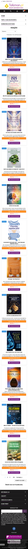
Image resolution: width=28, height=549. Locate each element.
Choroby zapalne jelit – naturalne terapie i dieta (14, 243)
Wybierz (9, 31)
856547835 (9, 1)
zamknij (2, 544)
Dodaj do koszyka (14, 69)
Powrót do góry (20, 480)
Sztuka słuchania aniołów (14, 132)
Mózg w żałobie (14, 206)
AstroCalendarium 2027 (14, 315)
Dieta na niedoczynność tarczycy (14, 169)
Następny (19, 477)
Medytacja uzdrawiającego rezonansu (14, 60)
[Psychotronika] (14, 537)
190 (14, 477)
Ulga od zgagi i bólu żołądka (14, 462)
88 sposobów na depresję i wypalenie (14, 96)
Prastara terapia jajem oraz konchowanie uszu (14, 389)
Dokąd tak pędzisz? (14, 279)
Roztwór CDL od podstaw (14, 352)
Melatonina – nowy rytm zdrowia (14, 425)
